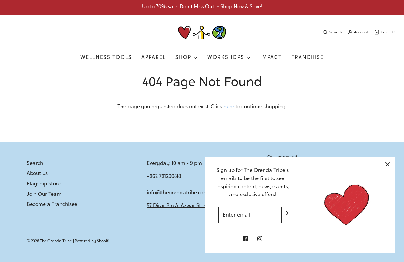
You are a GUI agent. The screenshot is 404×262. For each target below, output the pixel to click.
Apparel (153, 57)
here (228, 106)
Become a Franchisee (52, 204)
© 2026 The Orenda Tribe (49, 241)
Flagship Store (44, 184)
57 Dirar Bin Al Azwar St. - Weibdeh (187, 205)
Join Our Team (44, 194)
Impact (271, 57)
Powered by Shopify (92, 241)
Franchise (307, 57)
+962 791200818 (164, 176)
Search (35, 163)
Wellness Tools (106, 57)
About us (37, 173)
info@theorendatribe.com (177, 192)
